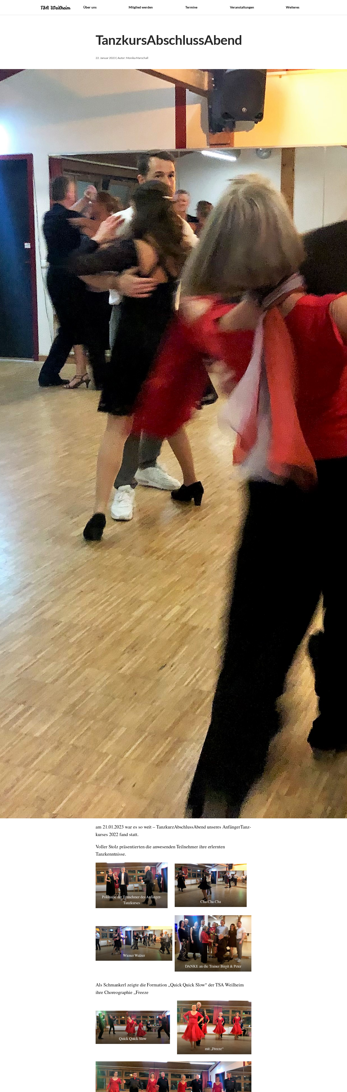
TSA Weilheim (55, 7)
